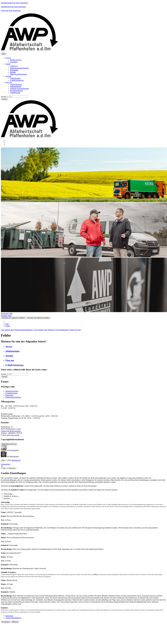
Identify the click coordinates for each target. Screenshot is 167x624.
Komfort (7, 498)
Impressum (9, 395)
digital (16, 460)
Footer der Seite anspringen (11, 10)
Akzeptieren (6, 622)
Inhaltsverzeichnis (11, 391)
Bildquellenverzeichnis (9, 444)
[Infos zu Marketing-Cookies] (19, 496)
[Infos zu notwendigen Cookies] (13, 494)
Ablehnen (15, 622)
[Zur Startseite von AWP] (29, 50)
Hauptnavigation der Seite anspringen (14, 3)
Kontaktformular (11, 393)
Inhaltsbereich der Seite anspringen (13, 7)
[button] (8, 58)
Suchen (3, 97)
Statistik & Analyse (10, 496)
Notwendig (8, 494)
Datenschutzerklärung (13, 397)
